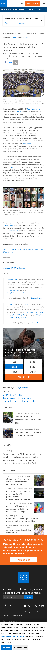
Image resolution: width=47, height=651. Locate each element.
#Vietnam (13, 279)
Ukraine (30, 9)
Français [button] (20, 3)
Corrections (19, 612)
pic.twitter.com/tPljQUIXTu (16, 317)
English (14, 37)
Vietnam (18, 111)
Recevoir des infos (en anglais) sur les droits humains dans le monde (22, 590)
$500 (32, 366)
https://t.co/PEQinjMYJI (17, 315)
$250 (14, 366)
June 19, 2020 (34, 323)
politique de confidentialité (12, 636)
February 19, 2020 (36, 298)
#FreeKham (40, 315)
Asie (17, 387)
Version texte (17, 615)
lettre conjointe (28, 143)
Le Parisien (21, 268)
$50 (14, 361)
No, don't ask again (18, 23)
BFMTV (13, 268)
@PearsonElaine (33, 312)
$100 (32, 361)
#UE (8, 279)
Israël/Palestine (18, 9)
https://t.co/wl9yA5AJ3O (15, 293)
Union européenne (33, 109)
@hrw (41, 312)
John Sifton (13, 167)
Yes (6, 23)
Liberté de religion (30, 401)
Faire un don (32, 3)
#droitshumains (12, 290)
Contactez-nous (8, 612)
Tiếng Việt (25, 37)
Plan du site (7, 615)
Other (32, 371)
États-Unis (40, 9)
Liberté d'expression (12, 394)
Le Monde (6, 268)
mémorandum (8, 225)
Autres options (20, 647)
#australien (27, 304)
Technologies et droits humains (17, 397)
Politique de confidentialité (34, 612)
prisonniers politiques (10, 231)
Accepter (6, 647)
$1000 (14, 371)
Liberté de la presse (12, 401)
